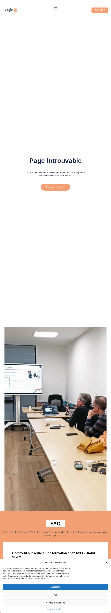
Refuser (55, 595)
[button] (106, 562)
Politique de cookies (54, 609)
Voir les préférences (55, 602)
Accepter (55, 587)
